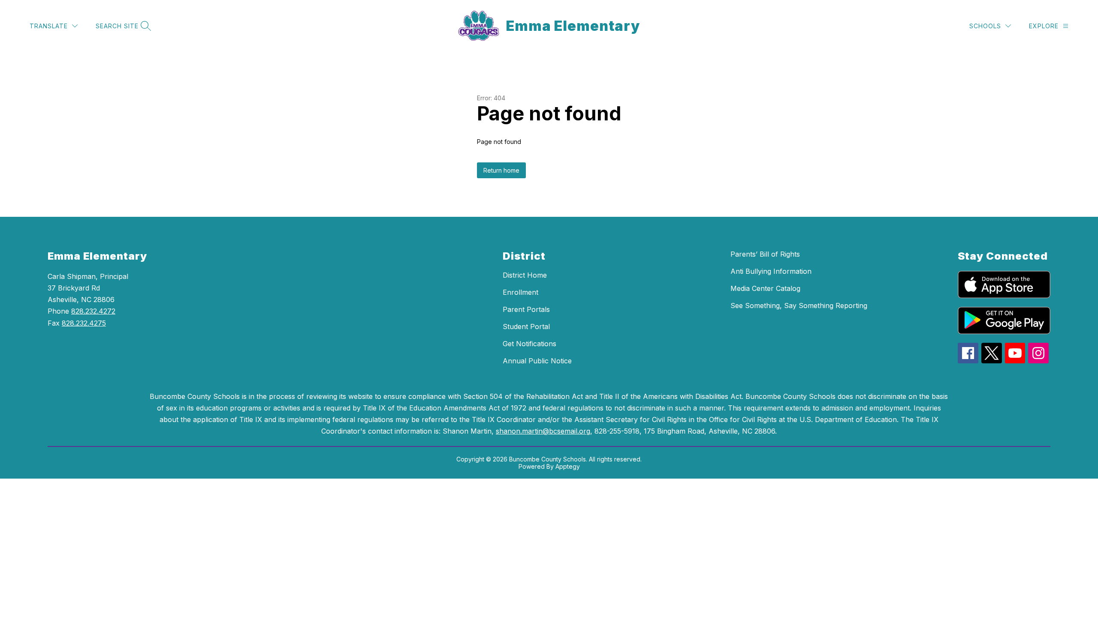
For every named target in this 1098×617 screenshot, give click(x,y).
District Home (525, 275)
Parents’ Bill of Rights (765, 254)
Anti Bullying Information (770, 271)
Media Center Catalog (765, 288)
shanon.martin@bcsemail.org (543, 431)
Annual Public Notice (537, 360)
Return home (501, 170)
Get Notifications (529, 343)
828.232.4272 (93, 311)
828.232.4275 (84, 323)
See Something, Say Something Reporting (798, 305)
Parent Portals (526, 309)
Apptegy (567, 466)
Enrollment (520, 292)
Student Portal (526, 326)
